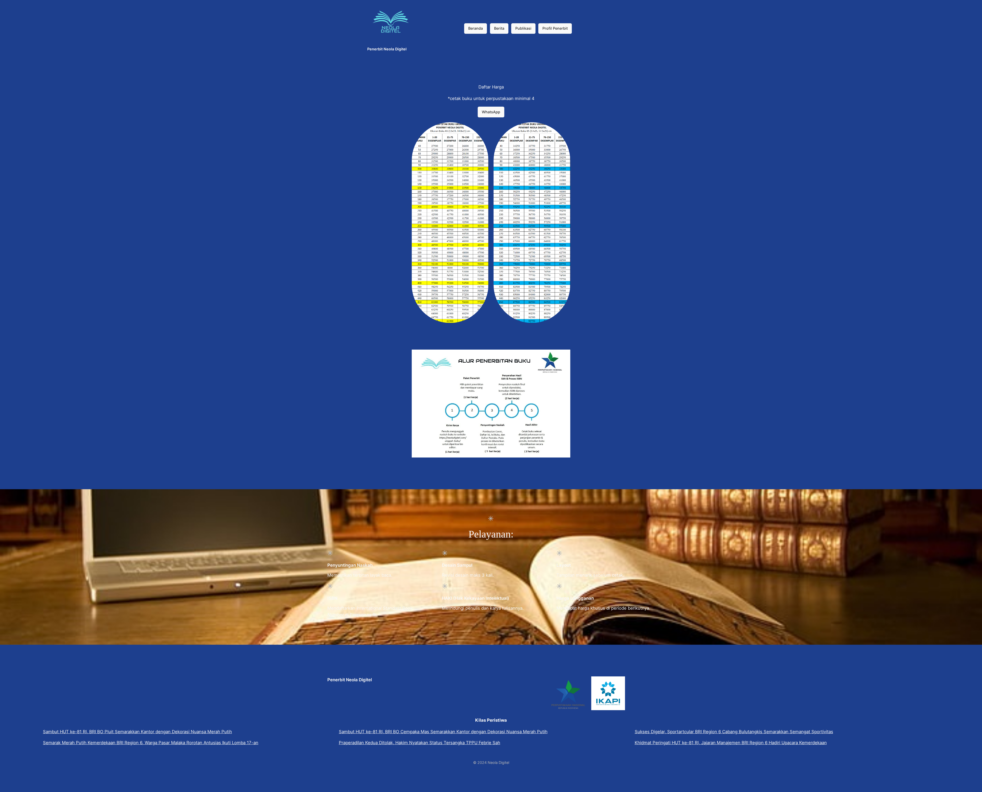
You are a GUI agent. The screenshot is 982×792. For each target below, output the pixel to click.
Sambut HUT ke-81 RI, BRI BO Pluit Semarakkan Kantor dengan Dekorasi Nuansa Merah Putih (137, 731)
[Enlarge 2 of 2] (563, 128)
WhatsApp (491, 112)
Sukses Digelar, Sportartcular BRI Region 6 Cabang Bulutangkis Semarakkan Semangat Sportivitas (734, 731)
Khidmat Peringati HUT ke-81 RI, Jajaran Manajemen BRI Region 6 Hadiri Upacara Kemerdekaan (731, 742)
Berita (499, 28)
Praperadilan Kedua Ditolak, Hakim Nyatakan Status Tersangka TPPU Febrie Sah (419, 742)
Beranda (475, 28)
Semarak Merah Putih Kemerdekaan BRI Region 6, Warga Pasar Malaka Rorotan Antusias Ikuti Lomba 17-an (150, 742)
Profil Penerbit (555, 28)
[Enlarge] (563, 356)
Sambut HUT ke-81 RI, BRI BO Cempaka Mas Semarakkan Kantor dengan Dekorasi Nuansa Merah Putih (443, 731)
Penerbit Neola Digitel (387, 49)
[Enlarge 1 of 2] (481, 128)
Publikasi (523, 28)
